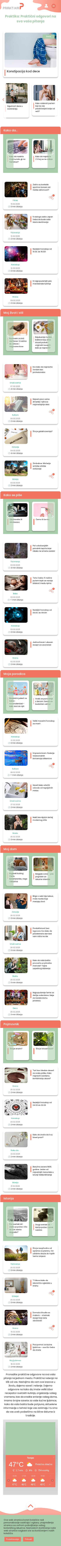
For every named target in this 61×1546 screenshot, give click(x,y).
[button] (3, 99)
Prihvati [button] (28, 1539)
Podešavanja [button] (12, 1539)
